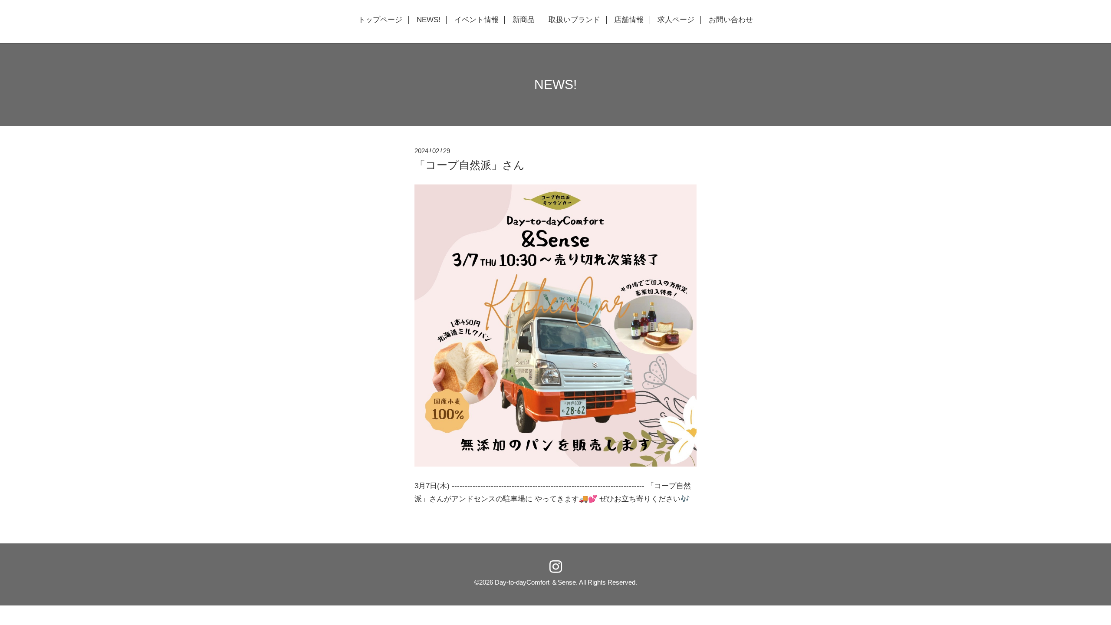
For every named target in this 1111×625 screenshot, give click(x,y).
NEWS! (428, 20)
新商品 (524, 20)
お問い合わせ (731, 20)
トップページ (380, 20)
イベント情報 (476, 20)
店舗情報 (629, 20)
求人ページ (675, 20)
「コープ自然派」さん (469, 165)
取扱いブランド (574, 20)
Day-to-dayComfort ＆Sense (535, 582)
